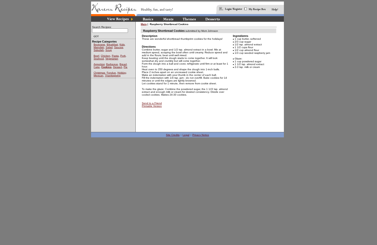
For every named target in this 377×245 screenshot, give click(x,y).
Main (144, 24)
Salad (109, 47)
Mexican (98, 75)
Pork (123, 55)
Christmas (99, 72)
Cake (97, 67)
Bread (123, 64)
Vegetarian (111, 58)
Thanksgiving (113, 75)
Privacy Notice (200, 135)
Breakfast (112, 44)
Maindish (99, 47)
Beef (96, 55)
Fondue (111, 72)
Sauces (118, 47)
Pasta (115, 55)
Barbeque (112, 64)
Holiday (121, 72)
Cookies (106, 67)
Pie (125, 67)
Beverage (99, 44)
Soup (108, 50)
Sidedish (99, 50)
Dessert (117, 67)
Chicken (105, 55)
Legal (186, 135)
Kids (122, 44)
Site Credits (173, 135)
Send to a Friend (152, 103)
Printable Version (152, 106)
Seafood (99, 58)
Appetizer (99, 64)
